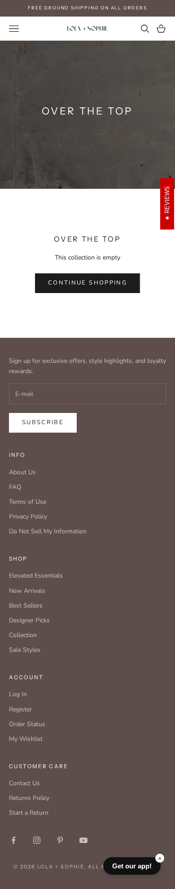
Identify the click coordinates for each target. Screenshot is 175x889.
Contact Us (24, 783)
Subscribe (43, 422)
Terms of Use (27, 502)
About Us (22, 472)
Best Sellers (26, 605)
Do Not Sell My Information (48, 531)
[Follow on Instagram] (36, 840)
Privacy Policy (28, 516)
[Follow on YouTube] (83, 840)
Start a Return (28, 812)
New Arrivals (27, 591)
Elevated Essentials (36, 575)
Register (20, 709)
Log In (18, 694)
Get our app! (132, 866)
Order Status (27, 724)
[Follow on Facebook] (13, 840)
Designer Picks (29, 620)
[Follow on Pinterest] (60, 840)
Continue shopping (87, 283)
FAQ (15, 487)
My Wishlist (26, 739)
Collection (23, 635)
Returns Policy (29, 798)
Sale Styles (24, 650)
